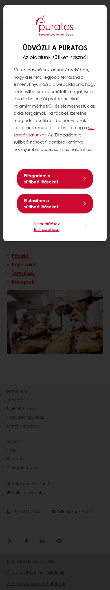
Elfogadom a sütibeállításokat (41, 178)
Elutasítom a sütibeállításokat (41, 203)
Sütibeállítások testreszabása (46, 226)
